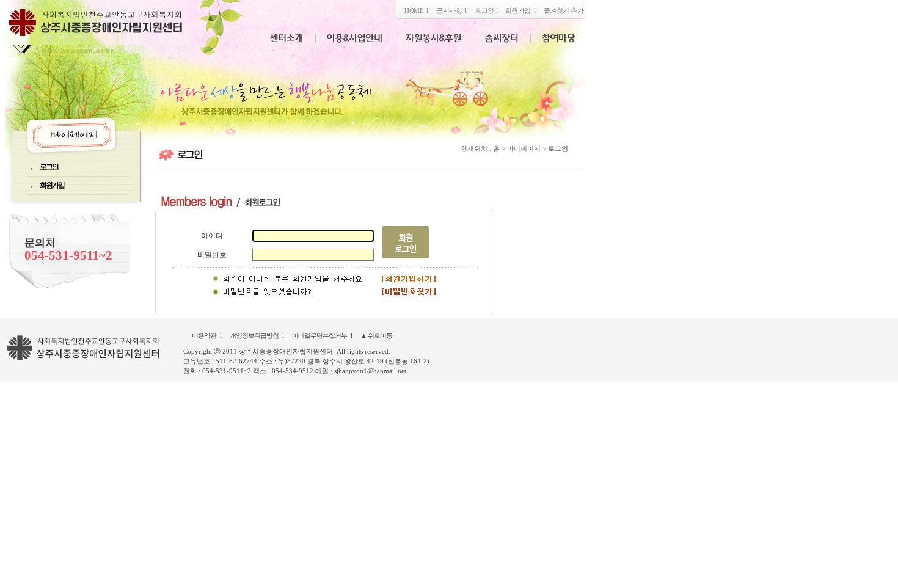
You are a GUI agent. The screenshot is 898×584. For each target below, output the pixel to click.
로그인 (484, 10)
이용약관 (204, 335)
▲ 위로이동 (376, 335)
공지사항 (449, 10)
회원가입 (518, 10)
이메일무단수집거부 (319, 335)
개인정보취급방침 (254, 335)
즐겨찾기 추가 (564, 10)
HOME (413, 10)
